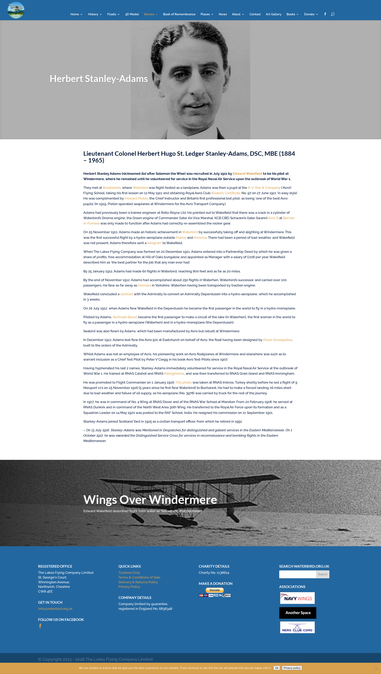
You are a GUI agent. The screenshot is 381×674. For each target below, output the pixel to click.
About (236, 14)
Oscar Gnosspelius (277, 340)
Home (74, 14)
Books (291, 14)
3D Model (132, 14)
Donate (309, 14)
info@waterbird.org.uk (55, 609)
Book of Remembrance (179, 14)
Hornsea (144, 285)
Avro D (273, 218)
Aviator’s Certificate (226, 193)
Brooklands (111, 188)
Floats (111, 14)
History (93, 14)
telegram (154, 243)
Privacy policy (292, 667)
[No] (376, 668)
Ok (276, 667)
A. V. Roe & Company (264, 188)
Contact (255, 14)
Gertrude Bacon (125, 317)
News (223, 14)
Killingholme (174, 373)
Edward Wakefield (248, 174)
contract (126, 294)
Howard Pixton (136, 198)
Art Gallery (273, 14)
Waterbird (140, 188)
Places (205, 14)
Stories (149, 14)
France (181, 238)
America (200, 238)
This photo (183, 382)
